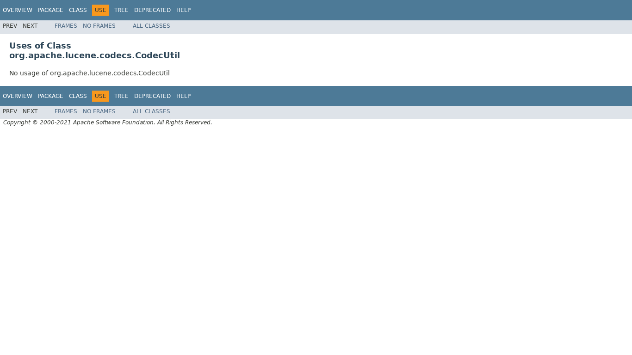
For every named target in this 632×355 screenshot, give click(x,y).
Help (183, 10)
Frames (66, 26)
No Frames (99, 26)
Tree (121, 10)
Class (78, 10)
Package (50, 10)
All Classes (151, 26)
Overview (17, 10)
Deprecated (152, 10)
